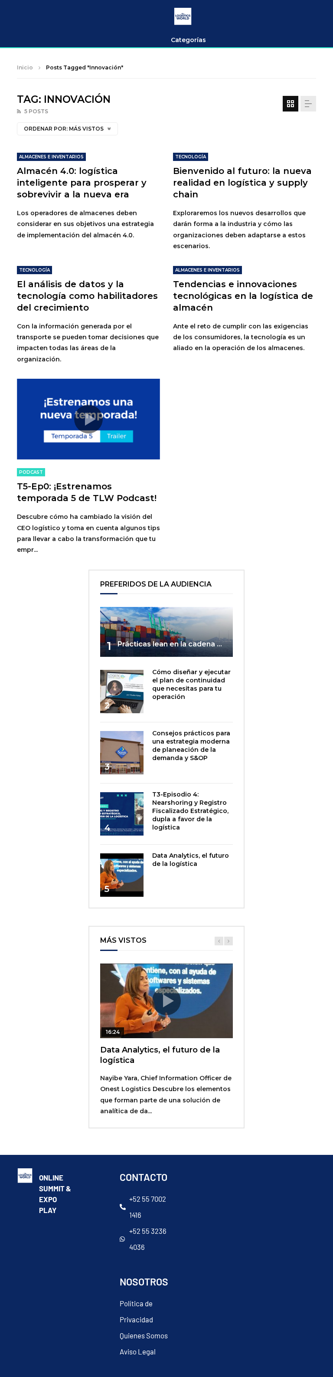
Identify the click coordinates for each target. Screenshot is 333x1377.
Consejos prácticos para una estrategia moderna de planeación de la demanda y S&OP (191, 745)
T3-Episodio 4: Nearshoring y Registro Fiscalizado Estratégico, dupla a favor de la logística (190, 810)
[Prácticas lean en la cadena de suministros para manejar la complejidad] (166, 632)
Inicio (25, 67)
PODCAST (31, 472)
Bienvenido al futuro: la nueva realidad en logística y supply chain (242, 183)
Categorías (188, 40)
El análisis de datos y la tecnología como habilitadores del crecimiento (87, 296)
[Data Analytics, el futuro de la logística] (122, 875)
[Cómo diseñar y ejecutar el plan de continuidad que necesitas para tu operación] (122, 691)
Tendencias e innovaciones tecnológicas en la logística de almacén (243, 296)
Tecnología (190, 157)
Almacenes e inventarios (51, 157)
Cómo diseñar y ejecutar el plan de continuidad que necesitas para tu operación (191, 684)
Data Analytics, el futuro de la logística (190, 860)
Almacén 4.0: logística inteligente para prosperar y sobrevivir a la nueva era (82, 183)
